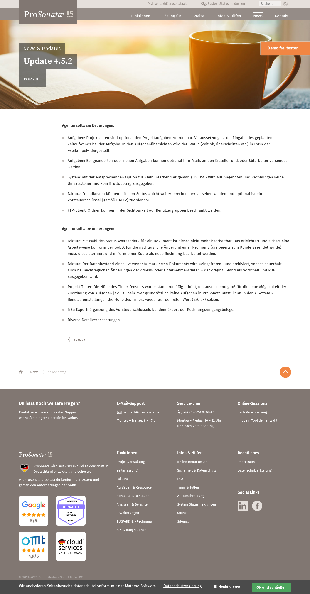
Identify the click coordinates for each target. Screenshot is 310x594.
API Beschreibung (190, 496)
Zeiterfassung (127, 470)
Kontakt (281, 16)
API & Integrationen (132, 530)
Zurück (79, 339)
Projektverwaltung (131, 462)
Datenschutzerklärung (255, 470)
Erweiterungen (128, 513)
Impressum (246, 462)
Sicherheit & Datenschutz (196, 470)
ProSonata (21, 371)
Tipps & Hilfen (188, 487)
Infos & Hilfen (229, 16)
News (258, 16)
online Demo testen (192, 462)
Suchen (285, 4)
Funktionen (140, 16)
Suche (182, 513)
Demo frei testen (283, 48)
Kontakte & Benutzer (133, 496)
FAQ (180, 479)
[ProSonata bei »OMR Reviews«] (71, 529)
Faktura (122, 479)
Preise (199, 16)
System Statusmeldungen (226, 4)
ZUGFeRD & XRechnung (134, 521)
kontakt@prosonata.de (170, 4)
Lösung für (171, 16)
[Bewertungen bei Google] (37, 529)
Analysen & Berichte (132, 504)
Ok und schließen (271, 587)
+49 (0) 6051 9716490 (198, 412)
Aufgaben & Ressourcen (135, 487)
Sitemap (183, 521)
